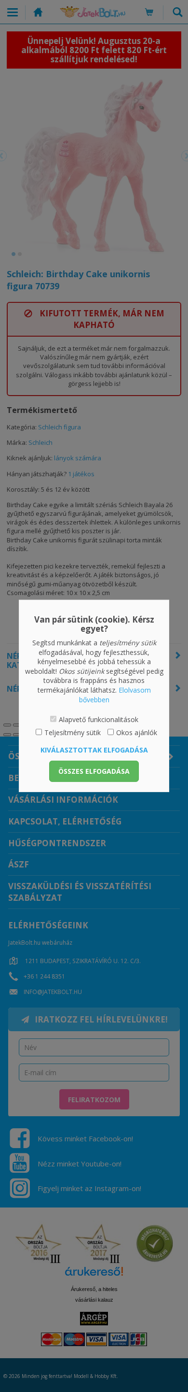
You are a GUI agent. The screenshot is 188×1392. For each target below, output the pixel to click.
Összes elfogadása (94, 771)
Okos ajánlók (136, 732)
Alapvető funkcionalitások (98, 719)
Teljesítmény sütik (72, 732)
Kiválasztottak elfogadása (94, 749)
